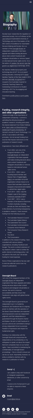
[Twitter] (12, 409)
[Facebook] (17, 409)
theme (4, 412)
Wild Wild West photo (18, 412)
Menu (30, 2)
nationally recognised (15, 79)
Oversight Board (17, 49)
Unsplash (24, 413)
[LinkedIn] (8, 409)
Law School (6, 39)
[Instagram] (3, 409)
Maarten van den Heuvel (13, 413)
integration (9, 412)
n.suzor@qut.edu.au (13, 399)
